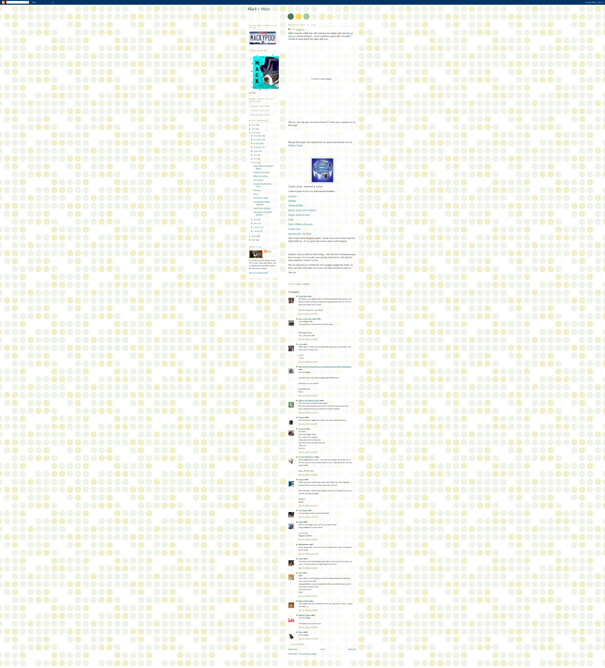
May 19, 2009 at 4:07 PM (308, 596)
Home (322, 649)
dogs (262, 106)
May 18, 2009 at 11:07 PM (308, 517)
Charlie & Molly (295, 205)
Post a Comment (297, 644)
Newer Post (292, 649)
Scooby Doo (294, 229)
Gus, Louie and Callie (307, 319)
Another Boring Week (261, 172)
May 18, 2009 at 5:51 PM (308, 395)
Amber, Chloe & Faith (299, 214)
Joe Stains (303, 510)
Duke (301, 522)
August (256, 151)
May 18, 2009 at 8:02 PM (308, 505)
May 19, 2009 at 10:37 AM (308, 554)
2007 (254, 240)
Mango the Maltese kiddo (309, 400)
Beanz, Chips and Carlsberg (302, 210)
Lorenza (302, 429)
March (256, 223)
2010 (254, 129)
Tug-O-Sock (258, 180)
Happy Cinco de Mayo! (262, 208)
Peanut (301, 417)
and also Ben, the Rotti (299, 233)
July (255, 155)
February (257, 227)
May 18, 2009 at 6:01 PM (308, 412)
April (255, 220)
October (257, 143)
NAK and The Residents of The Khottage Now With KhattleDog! (325, 367)
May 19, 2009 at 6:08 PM (308, 627)
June (256, 159)
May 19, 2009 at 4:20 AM (308, 539)
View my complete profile (258, 273)
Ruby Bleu (303, 296)
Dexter (301, 479)
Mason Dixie (304, 601)
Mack (269, 251)
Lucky (255, 194)
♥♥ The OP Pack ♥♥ (306, 457)
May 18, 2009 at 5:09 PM (308, 339)
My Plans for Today (260, 198)
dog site (255, 106)
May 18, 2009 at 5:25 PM (308, 362)
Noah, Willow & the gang (300, 224)
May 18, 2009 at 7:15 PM (308, 452)
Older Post (352, 649)
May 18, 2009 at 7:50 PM (308, 474)
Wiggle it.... (257, 190)
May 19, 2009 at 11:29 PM (308, 638)
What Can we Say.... (261, 176)
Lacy (300, 344)
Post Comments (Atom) (308, 654)
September (258, 147)
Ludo (290, 219)
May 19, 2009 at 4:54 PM (308, 610)
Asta (300, 573)
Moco (301, 632)
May (255, 163)
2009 (254, 133)
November (258, 140)
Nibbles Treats (295, 145)
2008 (254, 236)
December (258, 136)
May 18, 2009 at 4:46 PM (308, 314)
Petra (301, 559)
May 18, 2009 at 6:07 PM (308, 424)
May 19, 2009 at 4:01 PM (308, 568)
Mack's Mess (258, 9)
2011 (254, 125)
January (257, 231)
